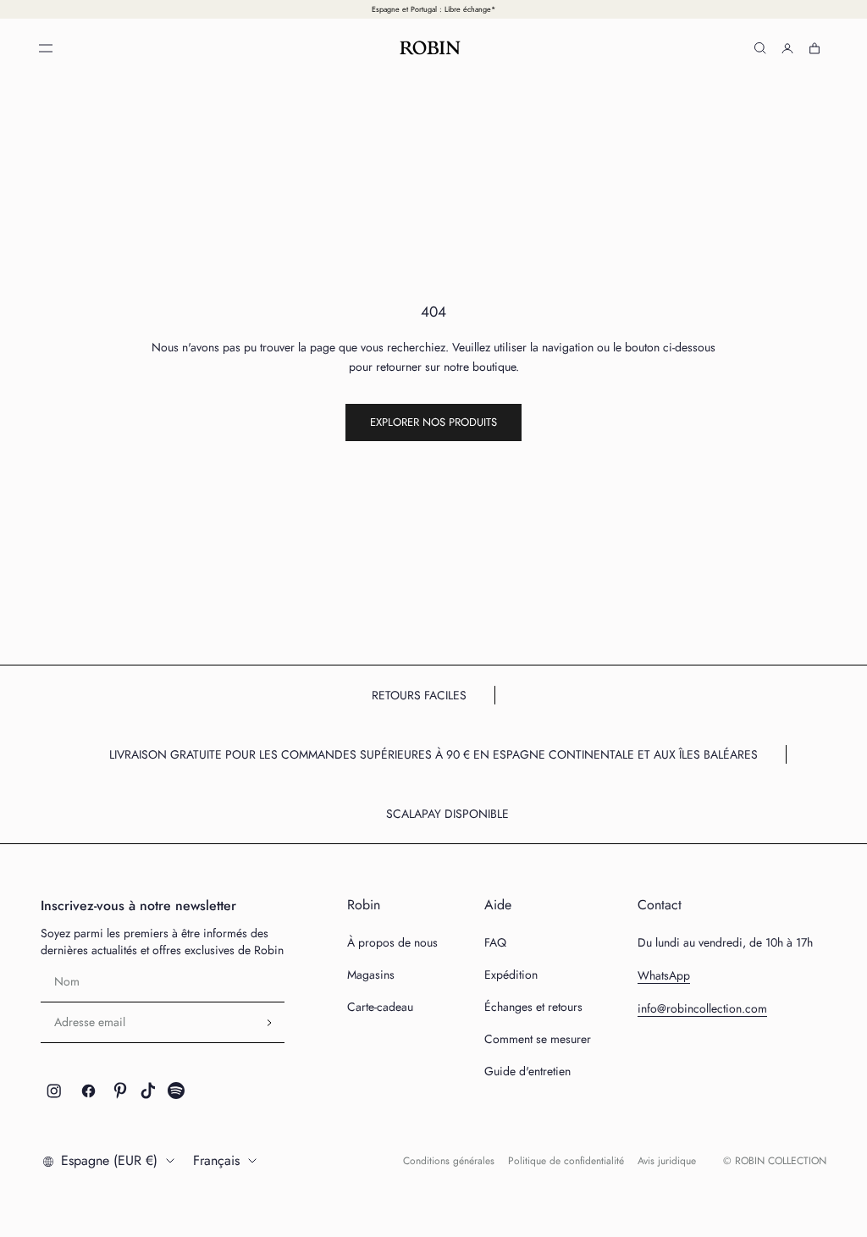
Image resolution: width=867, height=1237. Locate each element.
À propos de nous (392, 942)
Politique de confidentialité (566, 1160)
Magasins (371, 974)
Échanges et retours (533, 1006)
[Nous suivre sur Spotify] (176, 1090)
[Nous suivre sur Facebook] (88, 1090)
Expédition (511, 974)
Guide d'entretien (527, 1071)
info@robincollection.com (702, 1008)
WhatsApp (664, 975)
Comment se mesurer (537, 1038)
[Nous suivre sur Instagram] (54, 1090)
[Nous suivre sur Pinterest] (120, 1090)
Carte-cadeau (380, 1006)
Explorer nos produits (433, 422)
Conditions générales (448, 1160)
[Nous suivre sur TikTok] (148, 1090)
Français (216, 1160)
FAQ (495, 942)
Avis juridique (667, 1160)
